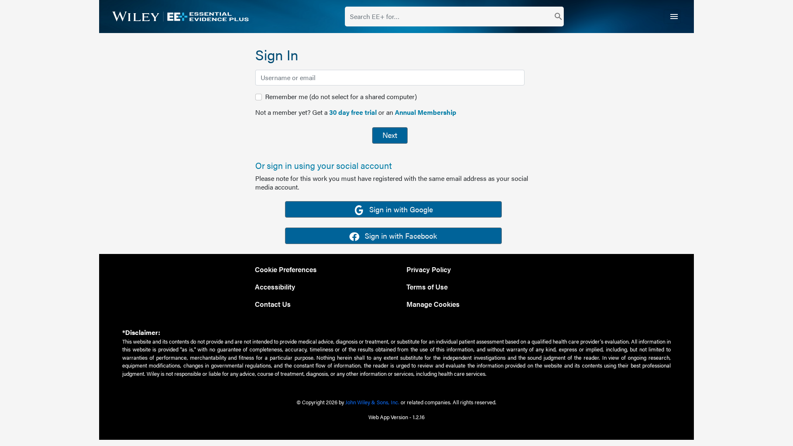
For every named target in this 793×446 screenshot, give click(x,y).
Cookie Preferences (286, 269)
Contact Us (273, 304)
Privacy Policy (428, 269)
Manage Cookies (433, 304)
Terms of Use (427, 286)
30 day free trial (353, 112)
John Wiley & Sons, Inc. (372, 402)
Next (389, 135)
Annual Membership (425, 112)
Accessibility (275, 286)
